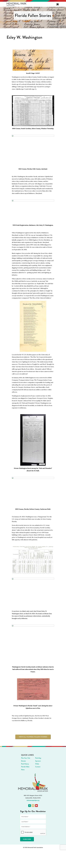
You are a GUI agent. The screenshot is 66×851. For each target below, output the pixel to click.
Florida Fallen (25, 767)
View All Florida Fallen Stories (33, 737)
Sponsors (38, 761)
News (22, 770)
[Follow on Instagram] (33, 805)
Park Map (38, 758)
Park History (25, 764)
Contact (37, 767)
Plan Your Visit (25, 758)
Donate (23, 761)
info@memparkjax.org (33, 800)
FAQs (37, 764)
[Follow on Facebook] (29, 805)
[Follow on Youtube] (36, 805)
